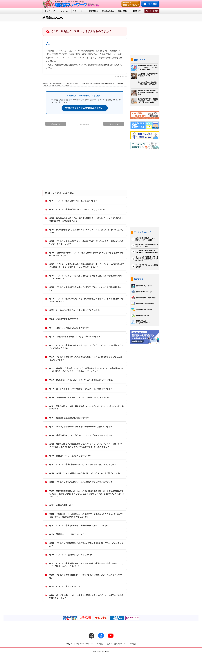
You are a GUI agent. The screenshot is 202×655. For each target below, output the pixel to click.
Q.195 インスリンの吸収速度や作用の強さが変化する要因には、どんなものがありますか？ (86, 544)
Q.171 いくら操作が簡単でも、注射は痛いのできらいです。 (75, 310)
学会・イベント (79, 11)
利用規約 (69, 644)
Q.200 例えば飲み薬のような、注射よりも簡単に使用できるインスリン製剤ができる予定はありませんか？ (86, 596)
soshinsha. (105, 651)
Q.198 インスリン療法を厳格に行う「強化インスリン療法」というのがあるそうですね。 (85, 576)
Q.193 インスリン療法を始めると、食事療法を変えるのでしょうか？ (79, 525)
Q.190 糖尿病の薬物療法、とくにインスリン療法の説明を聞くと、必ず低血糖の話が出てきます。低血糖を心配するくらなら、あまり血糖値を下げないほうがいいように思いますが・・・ (86, 493)
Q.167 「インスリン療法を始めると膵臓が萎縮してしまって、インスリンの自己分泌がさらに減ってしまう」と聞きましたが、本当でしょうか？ (86, 265)
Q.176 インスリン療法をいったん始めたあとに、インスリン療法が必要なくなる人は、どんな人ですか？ (86, 358)
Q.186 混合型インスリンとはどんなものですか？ (70, 456)
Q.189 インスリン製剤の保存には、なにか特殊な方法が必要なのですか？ (80, 482)
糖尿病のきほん (108, 11)
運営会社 (133, 644)
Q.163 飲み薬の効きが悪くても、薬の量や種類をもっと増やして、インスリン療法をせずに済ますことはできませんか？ (86, 219)
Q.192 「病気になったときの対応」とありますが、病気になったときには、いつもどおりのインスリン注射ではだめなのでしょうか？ (86, 515)
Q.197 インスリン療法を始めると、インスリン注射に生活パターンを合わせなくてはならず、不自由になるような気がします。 (86, 564)
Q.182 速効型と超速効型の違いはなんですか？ (69, 418)
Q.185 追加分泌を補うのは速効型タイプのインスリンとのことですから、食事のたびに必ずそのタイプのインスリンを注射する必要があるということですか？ (86, 445)
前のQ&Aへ (55, 124)
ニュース (64, 11)
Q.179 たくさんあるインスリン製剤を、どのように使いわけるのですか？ (80, 389)
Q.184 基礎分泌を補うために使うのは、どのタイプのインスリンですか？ (80, 435)
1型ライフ (137, 11)
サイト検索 (154, 11)
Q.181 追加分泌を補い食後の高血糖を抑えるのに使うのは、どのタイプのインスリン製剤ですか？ (86, 407)
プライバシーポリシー (84, 644)
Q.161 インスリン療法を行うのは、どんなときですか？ (73, 201)
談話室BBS (93, 11)
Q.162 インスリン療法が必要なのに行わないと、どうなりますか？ (78, 209)
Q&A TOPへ (84, 124)
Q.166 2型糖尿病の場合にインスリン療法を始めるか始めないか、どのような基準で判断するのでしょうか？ (86, 254)
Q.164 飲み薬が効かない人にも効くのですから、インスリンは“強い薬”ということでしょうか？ (86, 231)
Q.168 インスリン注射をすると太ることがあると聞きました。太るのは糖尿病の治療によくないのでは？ (86, 277)
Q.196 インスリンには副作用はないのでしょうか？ (71, 555)
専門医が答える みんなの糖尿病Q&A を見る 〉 (84, 108)
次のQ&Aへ (114, 124)
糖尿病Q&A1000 (53, 17)
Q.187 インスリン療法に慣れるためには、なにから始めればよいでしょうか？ (82, 464)
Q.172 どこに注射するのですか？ (64, 319)
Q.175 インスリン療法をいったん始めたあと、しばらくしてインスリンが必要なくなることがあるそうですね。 (86, 346)
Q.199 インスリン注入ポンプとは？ (65, 586)
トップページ (50, 11)
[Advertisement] (85, 155)
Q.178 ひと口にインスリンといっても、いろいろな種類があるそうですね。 (81, 380)
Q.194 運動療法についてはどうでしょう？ (67, 534)
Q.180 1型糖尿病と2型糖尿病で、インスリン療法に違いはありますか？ (80, 397)
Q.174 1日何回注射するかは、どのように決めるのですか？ (74, 337)
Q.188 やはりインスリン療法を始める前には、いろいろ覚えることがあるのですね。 (85, 473)
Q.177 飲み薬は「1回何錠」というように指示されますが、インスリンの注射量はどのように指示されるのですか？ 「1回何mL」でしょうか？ (86, 369)
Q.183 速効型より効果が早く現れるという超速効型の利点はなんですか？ (80, 427)
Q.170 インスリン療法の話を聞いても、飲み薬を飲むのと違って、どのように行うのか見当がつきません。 (86, 300)
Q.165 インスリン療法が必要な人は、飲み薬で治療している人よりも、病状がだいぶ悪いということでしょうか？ (86, 242)
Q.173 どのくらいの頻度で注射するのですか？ (69, 328)
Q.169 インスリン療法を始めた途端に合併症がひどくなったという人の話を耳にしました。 (86, 288)
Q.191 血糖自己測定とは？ (61, 505)
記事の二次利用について (116, 644)
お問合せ (100, 644)
